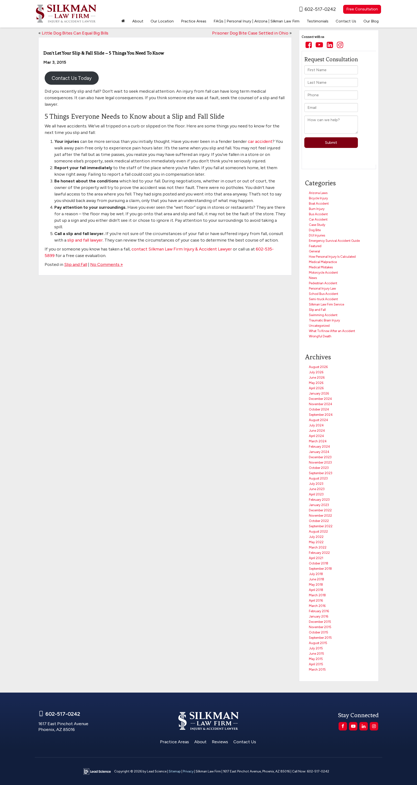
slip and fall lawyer (85, 240)
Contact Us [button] (346, 21)
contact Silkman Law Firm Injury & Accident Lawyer (182, 249)
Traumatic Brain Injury (324, 320)
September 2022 (321, 526)
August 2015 (318, 643)
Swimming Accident (323, 315)
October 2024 (319, 409)
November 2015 (320, 627)
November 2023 (320, 462)
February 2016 (319, 611)
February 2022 (319, 553)
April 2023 (316, 494)
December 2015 (320, 622)
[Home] (123, 21)
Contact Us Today (72, 78)
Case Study (317, 225)
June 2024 (317, 430)
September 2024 (321, 415)
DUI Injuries (317, 235)
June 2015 (316, 653)
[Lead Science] (97, 771)
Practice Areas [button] (193, 21)
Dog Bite (315, 230)
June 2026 (317, 377)
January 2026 (319, 393)
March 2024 (318, 441)
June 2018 (316, 579)
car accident (260, 141)
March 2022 (318, 547)
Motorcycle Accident (323, 272)
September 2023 (320, 473)
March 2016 (317, 606)
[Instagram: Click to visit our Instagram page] (340, 45)
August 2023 (318, 478)
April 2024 (316, 436)
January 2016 (318, 616)
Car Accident (318, 219)
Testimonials (317, 21)
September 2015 (320, 637)
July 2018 (316, 574)
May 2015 (316, 659)
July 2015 (316, 648)
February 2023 (319, 499)
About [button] (137, 21)
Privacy (188, 771)
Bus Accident (318, 214)
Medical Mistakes (321, 267)
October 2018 (318, 563)
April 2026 (316, 388)
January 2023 (319, 505)
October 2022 (319, 521)
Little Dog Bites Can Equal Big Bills (75, 33)
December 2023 (320, 457)
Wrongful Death (320, 336)
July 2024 (316, 425)
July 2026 (316, 372)
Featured (315, 246)
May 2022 (316, 542)
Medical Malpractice (323, 262)
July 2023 (316, 484)
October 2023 (319, 468)
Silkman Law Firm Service (326, 304)
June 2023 (317, 489)
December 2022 (320, 510)
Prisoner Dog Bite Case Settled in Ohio (250, 33)
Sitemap (175, 771)
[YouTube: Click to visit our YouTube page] (319, 45)
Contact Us (244, 741)
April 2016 (316, 600)
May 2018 (316, 584)
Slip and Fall (75, 264)
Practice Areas (174, 741)
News (313, 278)
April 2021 (316, 558)
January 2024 (319, 452)
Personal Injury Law (322, 288)
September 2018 (320, 568)
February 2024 (319, 446)
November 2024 (320, 404)
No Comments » (106, 264)
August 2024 (318, 420)
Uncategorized (319, 325)
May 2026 (316, 383)
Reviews (220, 741)
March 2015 (317, 669)
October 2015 (318, 632)
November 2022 (320, 515)
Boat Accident (319, 203)
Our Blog (371, 21)
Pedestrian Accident (323, 283)
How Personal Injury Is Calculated (332, 256)
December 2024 (320, 399)
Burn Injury (317, 209)
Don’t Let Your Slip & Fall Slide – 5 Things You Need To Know (103, 53)
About (200, 741)
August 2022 (318, 531)
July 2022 (316, 537)
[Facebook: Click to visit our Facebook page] (309, 45)
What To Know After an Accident (332, 331)
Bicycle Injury (318, 198)
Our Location (162, 21)
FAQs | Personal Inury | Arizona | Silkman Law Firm (256, 21)
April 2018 (316, 590)
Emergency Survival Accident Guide (334, 241)
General (314, 251)
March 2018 (317, 595)
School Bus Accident (323, 294)
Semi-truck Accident (323, 299)
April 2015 (316, 664)
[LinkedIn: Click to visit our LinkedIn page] (330, 45)
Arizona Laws (318, 193)
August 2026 (318, 367)
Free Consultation (362, 9)
